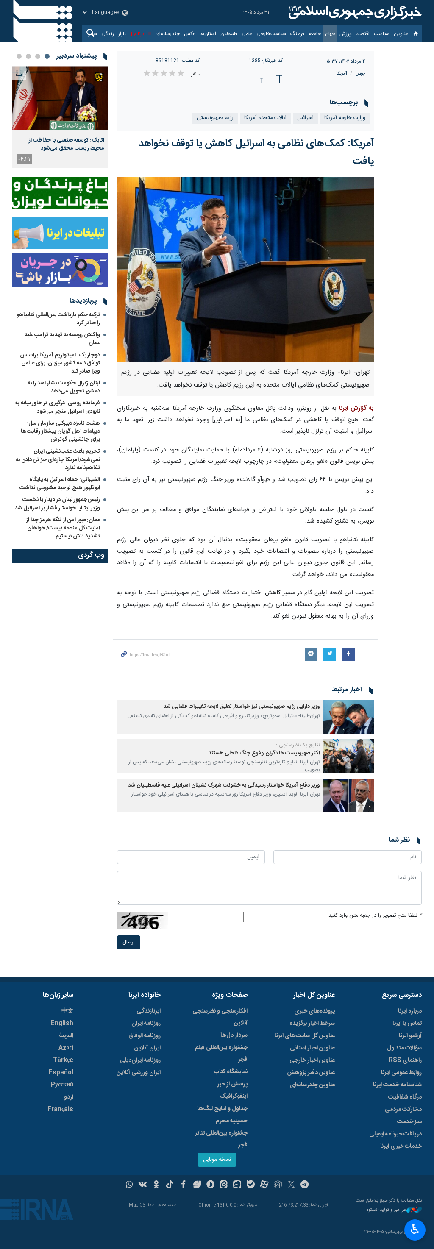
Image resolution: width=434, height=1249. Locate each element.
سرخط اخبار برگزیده (312, 1023)
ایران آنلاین (147, 1048)
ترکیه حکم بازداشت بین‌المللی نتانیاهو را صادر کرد (58, 319)
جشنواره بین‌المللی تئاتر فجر (221, 1139)
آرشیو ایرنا (410, 1036)
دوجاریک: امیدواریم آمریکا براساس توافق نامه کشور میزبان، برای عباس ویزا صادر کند (60, 363)
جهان (330, 34)
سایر (92, 34)
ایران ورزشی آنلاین (139, 1073)
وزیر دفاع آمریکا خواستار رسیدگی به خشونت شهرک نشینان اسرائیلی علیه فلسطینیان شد (224, 785)
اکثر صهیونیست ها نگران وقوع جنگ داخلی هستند (264, 753)
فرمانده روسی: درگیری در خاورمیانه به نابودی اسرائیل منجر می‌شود (57, 407)
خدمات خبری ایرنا (401, 1146)
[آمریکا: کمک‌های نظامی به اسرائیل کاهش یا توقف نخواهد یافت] (245, 270)
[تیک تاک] (169, 1185)
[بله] (250, 1185)
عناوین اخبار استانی (312, 1048)
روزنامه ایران (146, 1023)
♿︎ (415, 1229)
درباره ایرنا (410, 1011)
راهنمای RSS (405, 1060)
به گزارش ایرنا (356, 408)
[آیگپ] (237, 1185)
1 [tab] (47, 56)
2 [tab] (37, 56)
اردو (68, 1097)
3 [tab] (28, 56)
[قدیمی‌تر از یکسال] (348, 717)
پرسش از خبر (232, 1084)
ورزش (345, 34)
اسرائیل (305, 118)
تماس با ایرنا (407, 1023)
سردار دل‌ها (234, 1035)
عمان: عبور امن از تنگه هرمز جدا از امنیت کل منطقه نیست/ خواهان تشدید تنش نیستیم (63, 528)
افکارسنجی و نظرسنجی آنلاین (220, 1017)
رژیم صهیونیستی (215, 118)
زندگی (107, 34)
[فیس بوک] (183, 1185)
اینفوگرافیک (234, 1096)
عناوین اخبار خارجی (312, 1060)
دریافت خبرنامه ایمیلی (395, 1134)
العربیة (66, 1036)
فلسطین (228, 34)
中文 (67, 1011)
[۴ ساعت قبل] (60, 98)
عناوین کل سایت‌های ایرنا (305, 1036)
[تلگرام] (305, 1185)
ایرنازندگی (148, 1011)
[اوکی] (156, 1185)
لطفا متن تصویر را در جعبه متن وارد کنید (375, 916)
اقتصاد (363, 34)
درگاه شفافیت (405, 1097)
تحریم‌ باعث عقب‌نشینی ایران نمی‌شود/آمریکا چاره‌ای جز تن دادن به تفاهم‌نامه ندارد (58, 459)
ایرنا (354, 12)
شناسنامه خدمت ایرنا (397, 1085)
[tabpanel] (60, 117)
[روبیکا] (278, 1185)
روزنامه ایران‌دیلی (140, 1060)
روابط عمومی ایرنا (401, 1073)
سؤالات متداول (404, 1048)
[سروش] (210, 1185)
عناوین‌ (401, 34)
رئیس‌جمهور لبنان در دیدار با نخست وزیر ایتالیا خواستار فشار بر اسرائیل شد (57, 503)
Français (60, 1109)
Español (61, 1073)
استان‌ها (208, 34)
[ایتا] (224, 1185)
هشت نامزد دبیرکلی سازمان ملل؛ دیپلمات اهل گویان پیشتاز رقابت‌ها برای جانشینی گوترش (60, 431)
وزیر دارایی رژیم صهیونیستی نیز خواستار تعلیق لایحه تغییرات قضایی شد (242, 706)
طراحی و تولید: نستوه (386, 1210)
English (62, 1023)
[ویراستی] (197, 1185)
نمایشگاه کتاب (231, 1072)
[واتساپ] (129, 1185)
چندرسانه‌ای (168, 34)
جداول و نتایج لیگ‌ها (222, 1109)
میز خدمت (409, 1122)
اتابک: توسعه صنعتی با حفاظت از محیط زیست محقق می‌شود (66, 144)
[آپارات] (264, 1185)
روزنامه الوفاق (144, 1036)
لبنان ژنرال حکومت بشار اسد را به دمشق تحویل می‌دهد (64, 387)
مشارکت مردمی (403, 1109)
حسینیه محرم (232, 1121)
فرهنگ (297, 34)
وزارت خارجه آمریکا (344, 118)
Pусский (62, 1085)
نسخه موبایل (217, 1159)
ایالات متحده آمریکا (265, 118)
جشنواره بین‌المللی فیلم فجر (221, 1054)
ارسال (128, 942)
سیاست (381, 34)
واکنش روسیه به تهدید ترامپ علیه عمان (62, 339)
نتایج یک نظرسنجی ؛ (298, 745)
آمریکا (341, 74)
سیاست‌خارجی (271, 34)
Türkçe (63, 1060)
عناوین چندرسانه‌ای (312, 1085)
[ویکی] (142, 1185)
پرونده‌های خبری (314, 1011)
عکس (189, 34)
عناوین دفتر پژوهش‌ (311, 1073)
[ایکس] (291, 1185)
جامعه (315, 34)
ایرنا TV (138, 34)
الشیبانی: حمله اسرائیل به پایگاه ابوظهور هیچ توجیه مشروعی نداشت (59, 483)
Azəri (65, 1048)
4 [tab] (19, 56)
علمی (247, 34)
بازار (122, 34)
